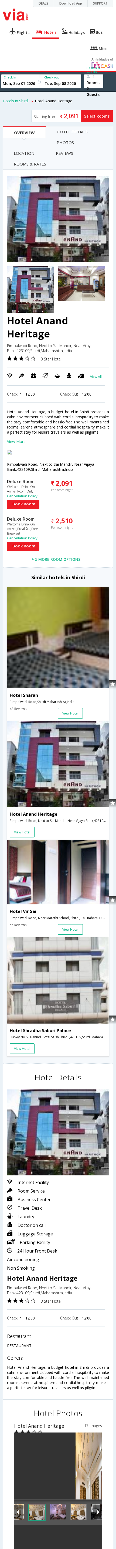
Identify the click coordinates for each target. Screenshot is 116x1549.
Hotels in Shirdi (16, 100)
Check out (51, 77)
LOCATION (24, 153)
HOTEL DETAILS (72, 131)
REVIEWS (64, 153)
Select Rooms (97, 116)
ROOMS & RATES (30, 164)
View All (96, 376)
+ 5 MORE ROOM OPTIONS (56, 559)
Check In (10, 77)
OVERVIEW (24, 132)
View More (16, 441)
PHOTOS (65, 142)
